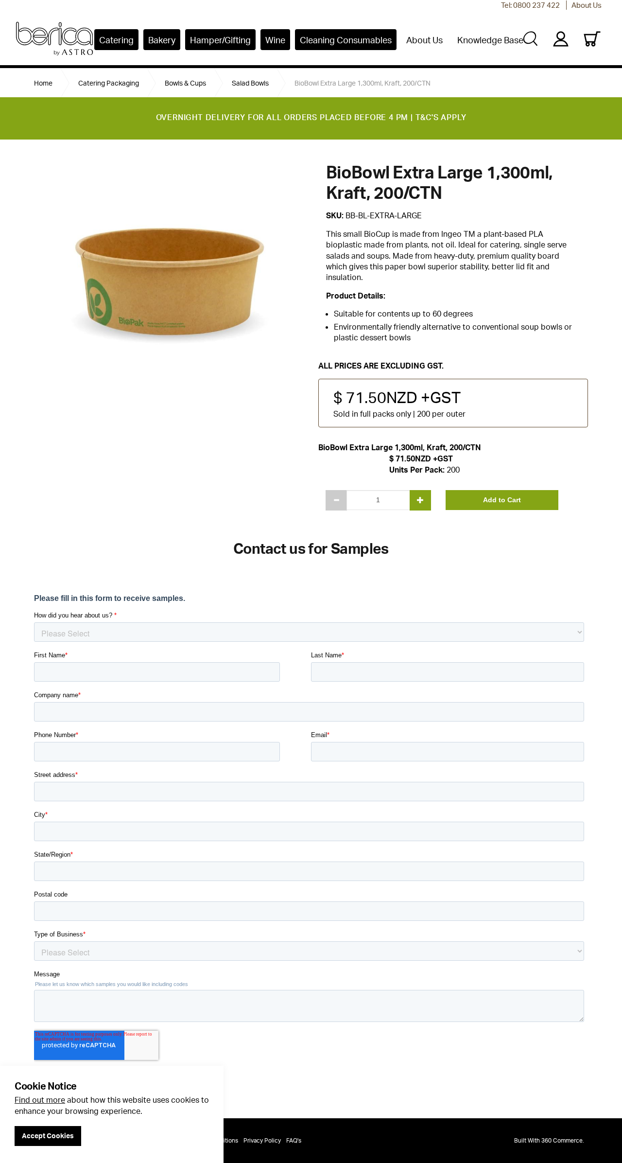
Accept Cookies (48, 1135)
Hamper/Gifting (220, 39)
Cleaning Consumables (346, 39)
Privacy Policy (262, 1140)
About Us (586, 5)
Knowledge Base (490, 39)
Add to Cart (502, 500)
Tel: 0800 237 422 (530, 5)
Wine (275, 39)
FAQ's (293, 1140)
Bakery (161, 39)
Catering (116, 39)
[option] (169, 255)
